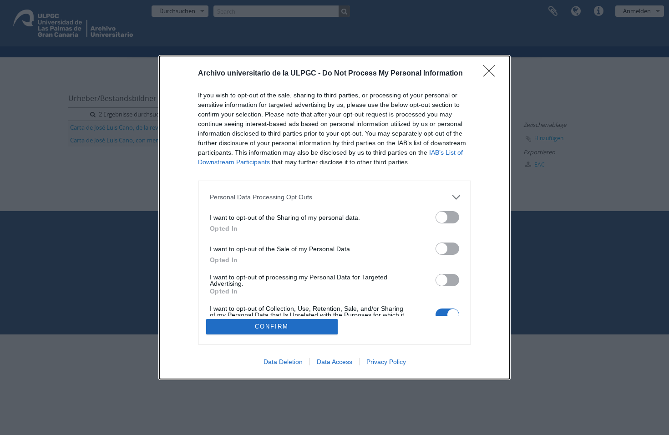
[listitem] (334, 197)
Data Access (334, 361)
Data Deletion (283, 361)
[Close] (492, 73)
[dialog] (334, 217)
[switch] (447, 217)
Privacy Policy (386, 361)
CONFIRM (272, 326)
